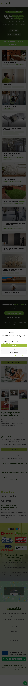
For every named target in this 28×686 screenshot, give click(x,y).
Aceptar (14, 345)
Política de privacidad (15, 355)
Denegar (14, 349)
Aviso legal (21, 355)
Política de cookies (8, 355)
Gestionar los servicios (6, 343)
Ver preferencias (14, 352)
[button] (26, 332)
